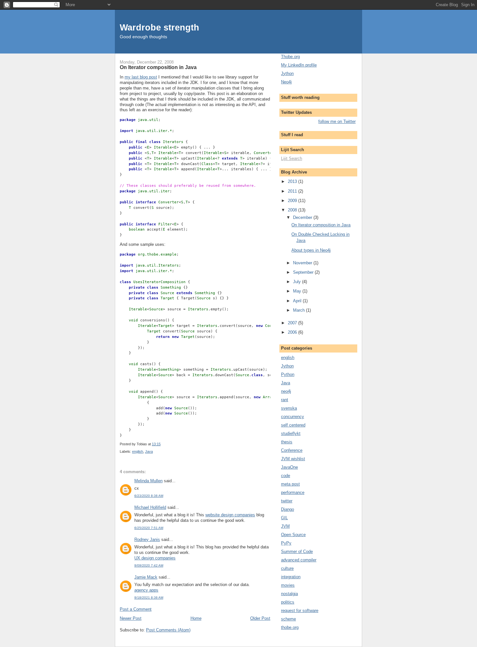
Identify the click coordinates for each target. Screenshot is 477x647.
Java (149, 451)
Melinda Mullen (148, 480)
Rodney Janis (147, 539)
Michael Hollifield (150, 507)
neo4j (286, 391)
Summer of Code (297, 551)
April (298, 300)
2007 (293, 322)
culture (287, 568)
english (137, 451)
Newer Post (130, 618)
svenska (289, 408)
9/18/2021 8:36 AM (148, 597)
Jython (287, 73)
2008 (293, 210)
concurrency (292, 416)
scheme (288, 619)
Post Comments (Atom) (168, 630)
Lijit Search (291, 158)
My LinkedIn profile (299, 65)
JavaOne (289, 467)
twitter (286, 500)
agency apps (146, 590)
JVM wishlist (293, 458)
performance (292, 492)
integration (290, 576)
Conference (291, 450)
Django (287, 509)
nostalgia (289, 593)
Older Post (260, 618)
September (304, 272)
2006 (293, 332)
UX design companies (155, 558)
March (299, 310)
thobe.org (290, 627)
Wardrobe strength (159, 27)
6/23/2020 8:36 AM (148, 495)
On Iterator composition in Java (158, 67)
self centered (293, 425)
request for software (299, 610)
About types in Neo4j (311, 250)
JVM (285, 526)
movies (288, 585)
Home (196, 618)
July (297, 281)
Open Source (293, 534)
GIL (284, 517)
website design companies (230, 514)
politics (287, 602)
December (303, 217)
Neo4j (286, 81)
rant (284, 399)
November (303, 262)
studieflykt (290, 433)
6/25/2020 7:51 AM (148, 528)
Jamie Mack (145, 577)
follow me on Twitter (337, 121)
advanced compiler (298, 559)
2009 (293, 200)
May (297, 291)
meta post (290, 484)
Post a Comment (136, 609)
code (285, 475)
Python (287, 374)
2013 (293, 181)
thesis (286, 441)
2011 (293, 191)
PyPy (286, 543)
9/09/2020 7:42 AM (148, 565)
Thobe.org (290, 56)
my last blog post (141, 77)
